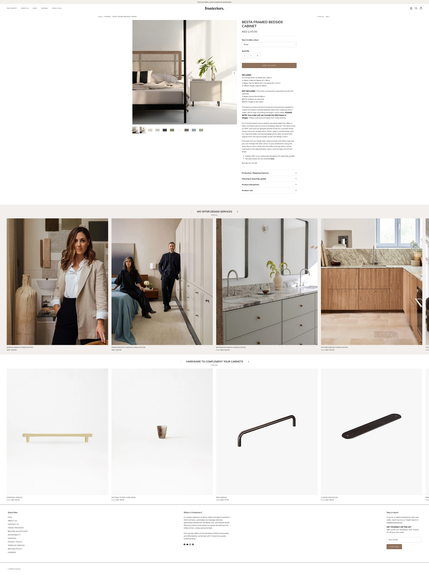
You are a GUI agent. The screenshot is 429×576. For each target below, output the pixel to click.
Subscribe (214, 330)
